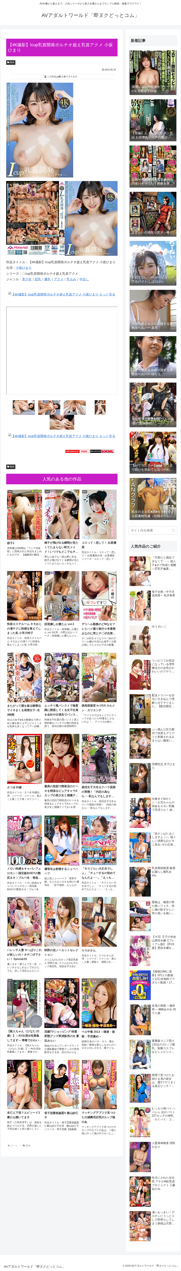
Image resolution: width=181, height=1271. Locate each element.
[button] (174, 530)
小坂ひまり (24, 268)
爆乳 (47, 279)
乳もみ (71, 279)
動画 (12, 62)
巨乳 (38, 279)
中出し (84, 279)
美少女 (27, 279)
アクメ (58, 279)
